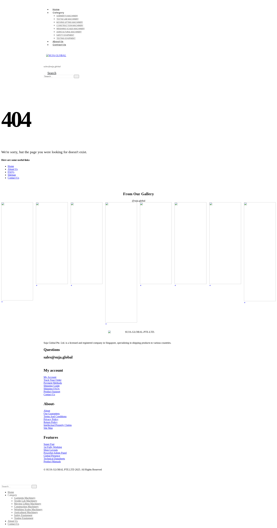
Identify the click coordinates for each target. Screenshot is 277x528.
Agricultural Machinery (69, 31)
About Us (13, 169)
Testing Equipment (66, 38)
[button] (50, 73)
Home (11, 166)
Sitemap (12, 175)
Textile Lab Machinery (67, 19)
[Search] (76, 76)
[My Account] (45, 80)
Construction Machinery (69, 25)
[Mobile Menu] (47, 83)
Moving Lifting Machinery (69, 22)
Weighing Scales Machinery (70, 28)
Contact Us (59, 44)
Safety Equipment (65, 35)
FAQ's (11, 172)
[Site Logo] (56, 55)
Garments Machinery (67, 15)
